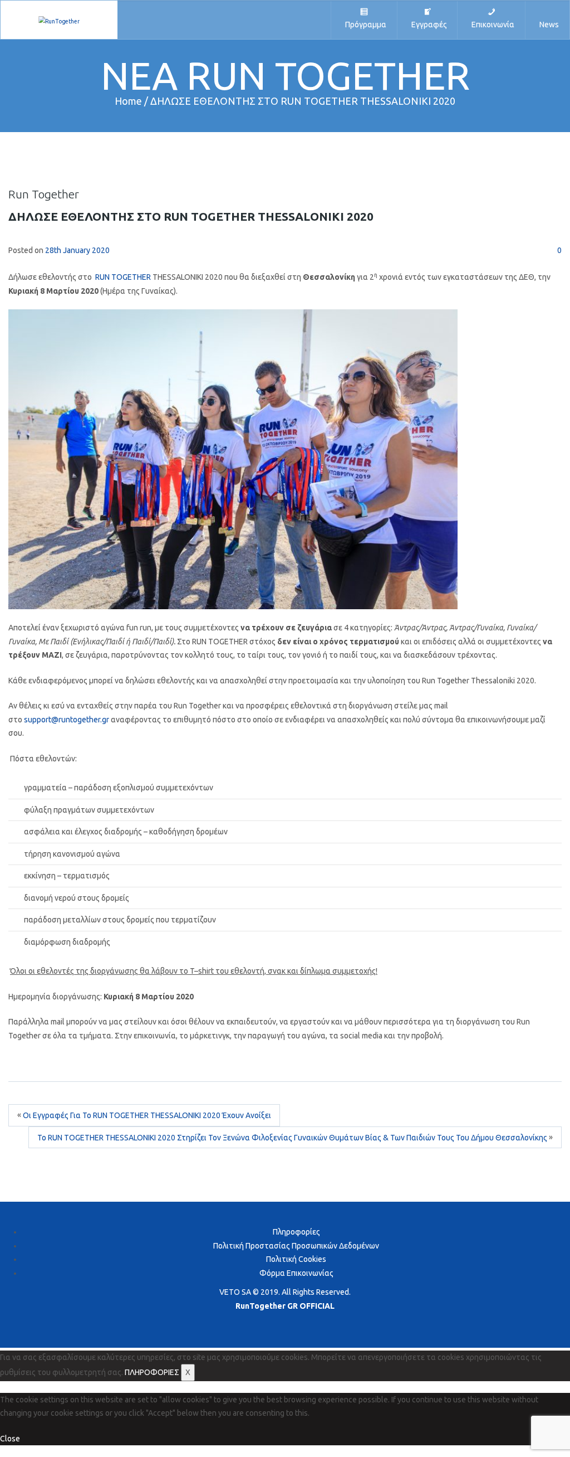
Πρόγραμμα (364, 24)
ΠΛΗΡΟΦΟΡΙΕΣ (152, 1372)
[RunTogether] (59, 20)
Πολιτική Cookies (296, 1259)
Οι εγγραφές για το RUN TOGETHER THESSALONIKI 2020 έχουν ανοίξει (147, 1115)
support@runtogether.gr (66, 719)
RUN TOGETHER (123, 277)
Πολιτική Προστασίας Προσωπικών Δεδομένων (296, 1245)
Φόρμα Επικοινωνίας (296, 1273)
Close (10, 1438)
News (547, 24)
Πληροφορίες (296, 1231)
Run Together (43, 194)
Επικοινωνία (491, 24)
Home (128, 100)
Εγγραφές (427, 24)
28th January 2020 (77, 250)
